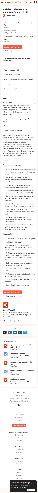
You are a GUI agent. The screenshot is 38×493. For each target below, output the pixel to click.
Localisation (19, 438)
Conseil (31, 36)
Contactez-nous (19, 395)
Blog (19, 420)
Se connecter (19, 450)
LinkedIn (19, 405)
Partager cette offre (20, 51)
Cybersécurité (11, 33)
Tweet (5, 332)
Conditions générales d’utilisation (19, 398)
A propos (19, 478)
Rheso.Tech (10, 16)
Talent (19, 472)
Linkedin (19, 321)
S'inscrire (19, 452)
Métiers (19, 441)
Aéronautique (9, 36)
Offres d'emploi (19, 415)
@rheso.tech (19, 89)
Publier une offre (19, 425)
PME (25, 36)
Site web (8, 321)
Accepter (31, 490)
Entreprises (19, 417)
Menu (2, 2)
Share (10, 332)
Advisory (19, 475)
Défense (19, 36)
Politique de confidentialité (19, 401)
